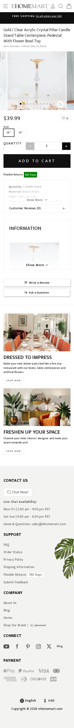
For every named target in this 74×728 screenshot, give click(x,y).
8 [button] (44, 104)
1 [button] (21, 104)
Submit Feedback (15, 582)
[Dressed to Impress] (37, 332)
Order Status (12, 552)
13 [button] (37, 108)
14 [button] (41, 108)
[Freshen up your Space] (37, 407)
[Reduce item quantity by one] (30, 146)
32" (21, 132)
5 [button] (34, 104)
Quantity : (12, 146)
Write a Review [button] (39, 282)
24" (9, 132)
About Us (10, 603)
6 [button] (38, 104)
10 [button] (51, 104)
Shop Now (14, 380)
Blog (6, 610)
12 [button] (34, 108)
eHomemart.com (50, 709)
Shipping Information (19, 567)
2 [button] (24, 104)
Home (7, 618)
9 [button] (47, 104)
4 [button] (31, 104)
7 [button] (41, 104)
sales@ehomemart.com (49, 524)
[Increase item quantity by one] (66, 146)
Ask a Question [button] (39, 292)
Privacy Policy (13, 559)
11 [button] (54, 104)
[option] (37, 16)
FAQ (6, 544)
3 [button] (28, 104)
